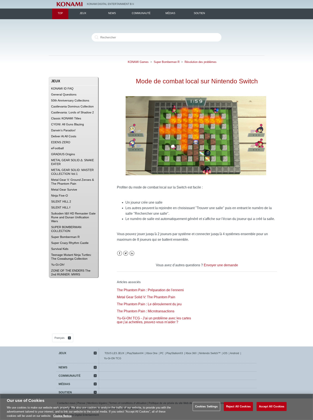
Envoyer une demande (221, 265)
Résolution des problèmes (201, 62)
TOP (60, 13)
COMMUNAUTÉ (141, 13)
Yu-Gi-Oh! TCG (112, 358)
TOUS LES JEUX (114, 353)
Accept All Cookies (271, 406)
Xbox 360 (191, 353)
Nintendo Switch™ (210, 353)
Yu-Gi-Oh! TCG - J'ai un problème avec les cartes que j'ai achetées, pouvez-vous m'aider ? (154, 320)
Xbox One (152, 353)
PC (162, 353)
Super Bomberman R (166, 62)
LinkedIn (132, 253)
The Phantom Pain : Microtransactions (145, 311)
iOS (225, 353)
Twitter (125, 253)
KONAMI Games (138, 62)
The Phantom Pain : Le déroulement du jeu (149, 304)
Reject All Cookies (238, 406)
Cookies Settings (206, 406)
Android (234, 353)
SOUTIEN (199, 13)
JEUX (83, 13)
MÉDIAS (170, 13)
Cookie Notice (62, 415)
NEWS (112, 13)
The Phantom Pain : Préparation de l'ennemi (150, 290)
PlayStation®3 (174, 353)
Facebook (119, 253)
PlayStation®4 (135, 353)
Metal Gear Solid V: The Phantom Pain (146, 297)
